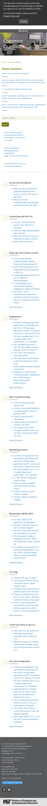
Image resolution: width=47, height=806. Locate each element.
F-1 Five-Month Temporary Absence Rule (17, 89)
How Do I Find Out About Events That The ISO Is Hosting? (24, 225)
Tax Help (13, 572)
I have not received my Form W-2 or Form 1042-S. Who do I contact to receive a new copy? (26, 597)
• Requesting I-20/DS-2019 (14, 137)
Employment (15, 316)
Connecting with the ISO (21, 216)
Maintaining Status (18, 449)
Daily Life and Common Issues (23, 252)
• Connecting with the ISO (13, 135)
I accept (23, 21)
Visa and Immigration (19, 661)
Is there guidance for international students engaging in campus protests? (27, 286)
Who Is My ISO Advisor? (24, 241)
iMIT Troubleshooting (19, 397)
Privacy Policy (9, 16)
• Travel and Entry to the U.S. (14, 163)
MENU (24, 30)
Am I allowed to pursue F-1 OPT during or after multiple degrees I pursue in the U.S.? (26, 347)
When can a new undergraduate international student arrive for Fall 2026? (26, 202)
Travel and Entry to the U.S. (22, 624)
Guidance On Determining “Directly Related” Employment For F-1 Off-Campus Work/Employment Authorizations (27, 377)
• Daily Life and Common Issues (15, 156)
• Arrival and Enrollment (12, 166)
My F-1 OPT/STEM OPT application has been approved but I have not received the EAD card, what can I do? (23, 106)
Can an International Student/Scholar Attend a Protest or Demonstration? (25, 261)
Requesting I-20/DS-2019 (21, 513)
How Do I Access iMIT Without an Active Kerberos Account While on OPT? (26, 411)
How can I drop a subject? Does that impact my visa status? (24, 486)
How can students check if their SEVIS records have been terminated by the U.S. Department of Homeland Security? (23, 81)
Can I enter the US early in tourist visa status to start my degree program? (26, 711)
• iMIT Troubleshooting (12, 132)
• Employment (8, 153)
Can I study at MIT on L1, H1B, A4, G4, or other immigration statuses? (27, 719)
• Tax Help (7, 140)
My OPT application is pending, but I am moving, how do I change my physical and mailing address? (23, 97)
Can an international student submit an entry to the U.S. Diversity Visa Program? (26, 703)
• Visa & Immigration (11, 148)
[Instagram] (9, 790)
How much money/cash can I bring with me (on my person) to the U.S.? (26, 270)
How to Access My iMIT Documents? (15, 73)
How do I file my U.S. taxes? (25, 578)
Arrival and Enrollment (20, 182)
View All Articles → (17, 307)
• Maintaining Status (11, 150)
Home (4, 62)
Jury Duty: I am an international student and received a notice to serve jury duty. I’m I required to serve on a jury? (27, 297)
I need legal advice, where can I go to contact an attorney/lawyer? (27, 278)
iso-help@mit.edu (8, 767)
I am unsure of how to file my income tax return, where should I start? (26, 583)
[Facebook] (4, 790)
